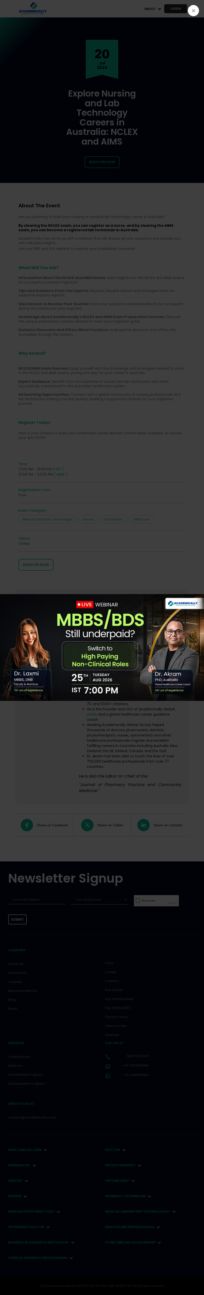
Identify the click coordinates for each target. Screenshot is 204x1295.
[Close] (193, 10)
